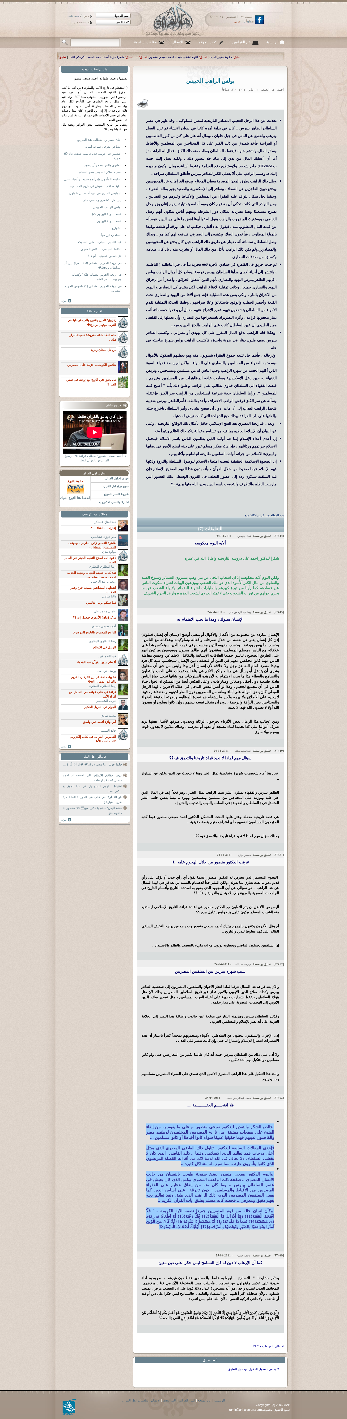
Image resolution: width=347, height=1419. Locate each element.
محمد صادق (108, 715)
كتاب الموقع (208, 42)
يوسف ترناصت (106, 671)
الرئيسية (272, 42)
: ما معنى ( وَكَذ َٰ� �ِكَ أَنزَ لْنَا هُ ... (92, 764)
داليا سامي (109, 596)
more (66, 301)
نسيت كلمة (74, 16)
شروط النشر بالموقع (116, 494)
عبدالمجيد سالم (243, 750)
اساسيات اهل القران (135, 1400)
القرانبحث (169, 1400)
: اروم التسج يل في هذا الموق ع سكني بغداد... (92, 788)
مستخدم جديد (81, 22)
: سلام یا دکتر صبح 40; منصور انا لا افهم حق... (92, 810)
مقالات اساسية (145, 42)
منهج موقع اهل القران (116, 486)
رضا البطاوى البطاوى (102, 566)
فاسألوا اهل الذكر (94, 756)
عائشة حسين (244, 1255)
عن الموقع (205, 1400)
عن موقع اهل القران (117, 478)
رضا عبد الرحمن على (240, 612)
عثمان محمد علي (105, 611)
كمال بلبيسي (244, 536)
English (248, 21)
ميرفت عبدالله (243, 964)
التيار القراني (186, 1400)
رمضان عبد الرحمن (103, 581)
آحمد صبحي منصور (104, 626)
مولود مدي (109, 551)
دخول (85, 16)
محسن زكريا (244, 854)
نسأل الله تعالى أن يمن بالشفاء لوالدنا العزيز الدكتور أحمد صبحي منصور (115, 57)
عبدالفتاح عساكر (105, 522)
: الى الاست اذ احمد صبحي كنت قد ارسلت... (92, 778)
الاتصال (177, 42)
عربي (237, 21)
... (242, 57)
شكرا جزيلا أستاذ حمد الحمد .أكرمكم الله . (202, 57)
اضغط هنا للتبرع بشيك (75, 498)
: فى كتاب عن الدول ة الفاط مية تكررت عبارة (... (92, 799)
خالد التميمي (108, 730)
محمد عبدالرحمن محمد (238, 1097)
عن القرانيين (241, 42)
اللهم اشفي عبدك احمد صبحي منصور (279, 57)
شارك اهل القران (94, 473)
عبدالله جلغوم (107, 656)
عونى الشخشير (106, 701)
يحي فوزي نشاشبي (103, 537)
